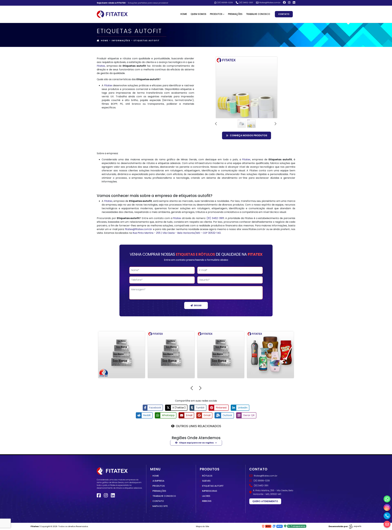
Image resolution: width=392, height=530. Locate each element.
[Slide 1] (242, 123)
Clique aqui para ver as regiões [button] (196, 442)
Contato (283, 14)
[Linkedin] (294, 2)
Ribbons (206, 501)
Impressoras (209, 490)
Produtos (159, 485)
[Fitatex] (112, 14)
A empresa (158, 480)
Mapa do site (160, 506)
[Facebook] (284, 2)
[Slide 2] (251, 123)
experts (357, 526)
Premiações (235, 14)
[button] (216, 124)
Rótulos (207, 475)
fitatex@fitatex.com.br (270, 2)
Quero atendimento (265, 501)
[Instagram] (289, 2)
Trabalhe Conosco (258, 14)
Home (183, 14)
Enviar (198, 305)
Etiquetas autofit (213, 485)
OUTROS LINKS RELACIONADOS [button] (198, 426)
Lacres (206, 496)
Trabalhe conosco (164, 496)
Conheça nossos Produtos (248, 135)
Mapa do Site (202, 526)
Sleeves (206, 480)
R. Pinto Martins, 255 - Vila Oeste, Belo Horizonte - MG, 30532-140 (273, 492)
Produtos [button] (216, 14)
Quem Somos (198, 14)
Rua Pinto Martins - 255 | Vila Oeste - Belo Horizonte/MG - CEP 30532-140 (177, 233)
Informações (121, 40)
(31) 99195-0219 (225, 2)
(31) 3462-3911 (246, 2)
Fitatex (101, 66)
